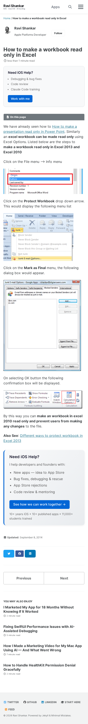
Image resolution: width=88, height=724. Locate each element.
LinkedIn (50, 702)
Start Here (72, 702)
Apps (55, 7)
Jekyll (45, 715)
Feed (11, 709)
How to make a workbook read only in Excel (42, 52)
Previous (23, 578)
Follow (58, 33)
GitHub (31, 702)
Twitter (13, 702)
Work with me (20, 98)
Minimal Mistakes (61, 715)
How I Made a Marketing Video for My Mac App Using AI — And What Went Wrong (42, 648)
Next (64, 578)
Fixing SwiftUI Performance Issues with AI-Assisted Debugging (39, 628)
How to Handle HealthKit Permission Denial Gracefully (39, 667)
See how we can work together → (39, 504)
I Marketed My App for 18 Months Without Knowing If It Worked (38, 609)
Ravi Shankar (14, 7)
